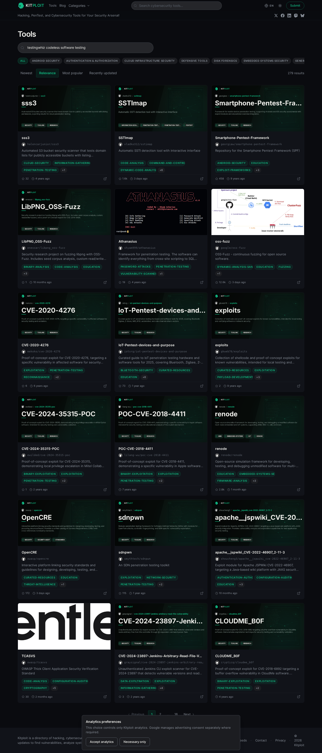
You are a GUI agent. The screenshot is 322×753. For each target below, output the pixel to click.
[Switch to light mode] (280, 5)
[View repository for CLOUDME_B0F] (298, 696)
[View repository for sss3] (105, 178)
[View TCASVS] (64, 626)
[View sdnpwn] (161, 523)
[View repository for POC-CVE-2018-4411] (201, 489)
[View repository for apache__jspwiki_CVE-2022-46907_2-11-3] (298, 593)
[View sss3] (64, 108)
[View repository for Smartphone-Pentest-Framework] (298, 178)
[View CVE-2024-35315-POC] (64, 419)
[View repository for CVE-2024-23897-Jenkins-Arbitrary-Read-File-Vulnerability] (201, 696)
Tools (53, 5)
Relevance (47, 73)
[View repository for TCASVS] (105, 696)
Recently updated (103, 73)
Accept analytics (102, 742)
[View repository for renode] (298, 489)
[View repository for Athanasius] (201, 282)
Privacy (280, 740)
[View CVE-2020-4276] (64, 316)
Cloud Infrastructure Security (149, 60)
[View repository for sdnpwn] (201, 593)
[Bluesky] (302, 15)
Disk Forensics (225, 60)
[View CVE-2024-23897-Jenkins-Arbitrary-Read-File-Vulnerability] (161, 626)
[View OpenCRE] (64, 523)
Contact (261, 740)
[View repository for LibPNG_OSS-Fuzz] (105, 282)
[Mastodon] (296, 15)
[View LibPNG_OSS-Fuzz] (64, 212)
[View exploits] (257, 316)
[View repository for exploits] (298, 386)
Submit (295, 5)
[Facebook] (283, 15)
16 (176, 714)
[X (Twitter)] (276, 15)
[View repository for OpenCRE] (105, 593)
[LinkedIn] (289, 15)
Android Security (46, 60)
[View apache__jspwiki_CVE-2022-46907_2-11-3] (257, 523)
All (22, 60)
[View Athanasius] (161, 212)
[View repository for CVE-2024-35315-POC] (105, 489)
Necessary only (135, 742)
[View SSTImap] (161, 108)
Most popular (72, 73)
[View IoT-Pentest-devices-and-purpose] (161, 316)
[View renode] (257, 419)
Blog (62, 5)
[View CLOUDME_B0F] (257, 626)
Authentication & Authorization (92, 60)
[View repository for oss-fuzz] (298, 282)
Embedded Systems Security (266, 60)
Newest (26, 73)
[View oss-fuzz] (257, 212)
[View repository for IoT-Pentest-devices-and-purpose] (201, 386)
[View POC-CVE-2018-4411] (161, 419)
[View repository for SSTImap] (201, 178)
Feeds (242, 740)
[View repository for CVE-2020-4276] (105, 386)
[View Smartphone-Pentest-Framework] (257, 108)
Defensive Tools (194, 60)
